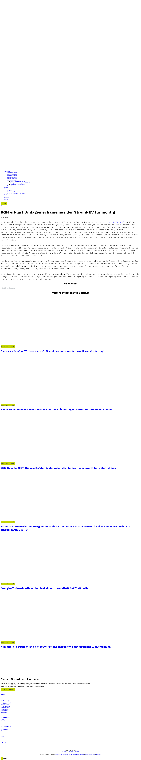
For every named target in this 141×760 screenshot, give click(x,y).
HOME (3, 694)
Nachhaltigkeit (4, 710)
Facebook (64, 751)
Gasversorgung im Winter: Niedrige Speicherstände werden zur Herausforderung (52, 351)
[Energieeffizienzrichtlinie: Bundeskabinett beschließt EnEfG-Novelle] (25, 582)
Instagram (70, 751)
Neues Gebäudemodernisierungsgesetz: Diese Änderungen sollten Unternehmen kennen (57, 409)
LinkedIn (76, 751)
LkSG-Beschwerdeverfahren (76, 754)
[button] (1, 205)
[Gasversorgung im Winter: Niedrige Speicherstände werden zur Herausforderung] (25, 345)
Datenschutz (58, 754)
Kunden (3, 719)
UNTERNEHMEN (6, 726)
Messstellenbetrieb (5, 704)
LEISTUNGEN (5, 700)
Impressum (65, 754)
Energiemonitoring (5, 706)
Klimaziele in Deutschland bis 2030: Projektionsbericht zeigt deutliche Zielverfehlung (56, 646)
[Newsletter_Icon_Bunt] (13, 674)
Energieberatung (5, 709)
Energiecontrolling (5, 707)
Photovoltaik (4, 712)
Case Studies (4, 720)
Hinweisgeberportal (90, 754)
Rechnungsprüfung (6, 703)
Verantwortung (4, 731)
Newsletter (99, 754)
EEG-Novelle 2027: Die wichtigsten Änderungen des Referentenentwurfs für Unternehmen (58, 468)
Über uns (3, 728)
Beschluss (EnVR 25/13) (113, 222)
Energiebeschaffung (6, 701)
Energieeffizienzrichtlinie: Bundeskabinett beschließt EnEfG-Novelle (45, 588)
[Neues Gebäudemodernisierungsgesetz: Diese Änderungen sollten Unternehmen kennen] (25, 403)
